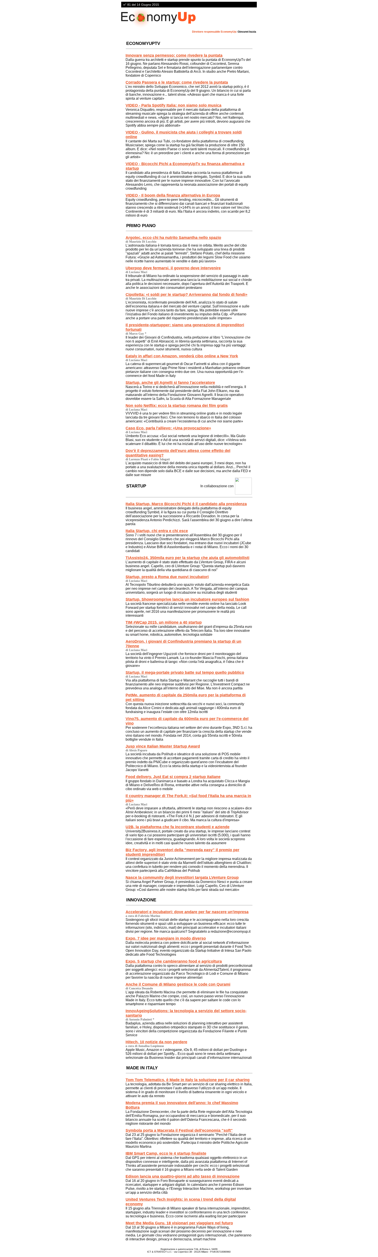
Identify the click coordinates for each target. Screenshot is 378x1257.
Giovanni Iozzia (247, 31)
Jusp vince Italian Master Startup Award (163, 746)
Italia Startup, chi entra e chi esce (157, 531)
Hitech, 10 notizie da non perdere (156, 1042)
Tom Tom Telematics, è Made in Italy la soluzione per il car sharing (188, 1080)
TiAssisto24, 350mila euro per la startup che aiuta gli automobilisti (187, 558)
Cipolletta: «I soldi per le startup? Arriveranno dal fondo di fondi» (186, 294)
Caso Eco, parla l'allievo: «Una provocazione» (168, 428)
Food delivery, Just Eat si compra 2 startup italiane (173, 777)
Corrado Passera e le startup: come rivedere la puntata (177, 82)
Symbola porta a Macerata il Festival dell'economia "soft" (179, 1130)
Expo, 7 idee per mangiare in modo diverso (166, 938)
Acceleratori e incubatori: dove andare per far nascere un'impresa (187, 912)
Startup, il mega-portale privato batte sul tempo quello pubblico (185, 672)
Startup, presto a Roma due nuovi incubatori (167, 577)
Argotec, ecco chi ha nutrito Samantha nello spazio (173, 237)
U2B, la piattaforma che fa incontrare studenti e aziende (177, 827)
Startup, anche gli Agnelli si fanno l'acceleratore (170, 382)
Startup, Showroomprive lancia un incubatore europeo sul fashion (187, 599)
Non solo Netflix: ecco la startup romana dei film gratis (177, 405)
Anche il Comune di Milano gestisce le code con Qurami (178, 984)
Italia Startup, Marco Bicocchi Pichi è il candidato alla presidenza (186, 504)
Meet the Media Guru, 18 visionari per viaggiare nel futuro (179, 1223)
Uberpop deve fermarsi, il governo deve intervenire (173, 268)
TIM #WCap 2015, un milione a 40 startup (164, 622)
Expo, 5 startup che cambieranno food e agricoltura (174, 961)
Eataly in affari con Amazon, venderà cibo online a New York (182, 356)
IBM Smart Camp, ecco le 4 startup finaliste (166, 1153)
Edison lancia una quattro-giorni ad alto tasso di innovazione (183, 1176)
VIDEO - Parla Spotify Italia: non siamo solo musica (173, 105)
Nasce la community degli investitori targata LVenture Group (182, 877)
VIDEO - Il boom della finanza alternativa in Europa (173, 195)
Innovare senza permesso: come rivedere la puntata (174, 55)
